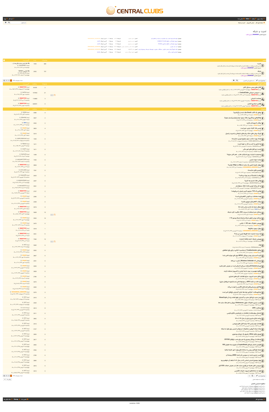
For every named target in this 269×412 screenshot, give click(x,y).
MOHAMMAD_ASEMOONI (250, 167)
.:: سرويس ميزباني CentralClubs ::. (249, 92)
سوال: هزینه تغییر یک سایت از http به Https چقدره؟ (244, 165)
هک (259, 245)
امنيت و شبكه (259, 31)
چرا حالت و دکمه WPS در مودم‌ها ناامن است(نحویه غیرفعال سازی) (240, 281)
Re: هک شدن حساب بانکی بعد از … (20, 63)
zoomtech (255, 178)
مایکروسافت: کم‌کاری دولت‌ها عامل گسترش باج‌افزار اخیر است (241, 292)
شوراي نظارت (249, 34)
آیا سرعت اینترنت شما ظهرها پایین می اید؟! (247, 234)
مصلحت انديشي (256, 98)
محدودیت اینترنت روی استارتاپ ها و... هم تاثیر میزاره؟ (244, 154)
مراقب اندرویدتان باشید (254, 123)
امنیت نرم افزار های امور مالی (252, 149)
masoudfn (23, 175)
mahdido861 (22, 65)
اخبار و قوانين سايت (224, 90)
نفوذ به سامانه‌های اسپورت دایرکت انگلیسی (247, 371)
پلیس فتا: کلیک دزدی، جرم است (251, 128)
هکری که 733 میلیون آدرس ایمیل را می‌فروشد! (246, 191)
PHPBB (138, 403)
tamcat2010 (254, 188)
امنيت (259, 63)
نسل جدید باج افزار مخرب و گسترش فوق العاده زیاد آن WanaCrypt (240, 297)
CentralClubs (132, 403)
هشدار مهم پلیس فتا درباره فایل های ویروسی (247, 323)
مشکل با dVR (256, 308)
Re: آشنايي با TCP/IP (23, 71)
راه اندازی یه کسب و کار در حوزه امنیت (249, 144)
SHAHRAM (256, 35)
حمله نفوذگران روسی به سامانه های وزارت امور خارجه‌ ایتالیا (243, 350)
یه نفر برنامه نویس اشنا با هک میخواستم (248, 186)
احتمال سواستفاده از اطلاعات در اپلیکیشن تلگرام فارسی (244, 313)
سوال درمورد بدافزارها (254, 228)
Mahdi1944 (254, 90)
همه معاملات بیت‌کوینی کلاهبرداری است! (248, 196)
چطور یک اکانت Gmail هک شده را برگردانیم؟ (247, 112)
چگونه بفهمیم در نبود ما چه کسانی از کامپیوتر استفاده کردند (242, 271)
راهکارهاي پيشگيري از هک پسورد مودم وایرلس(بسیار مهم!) (242, 118)
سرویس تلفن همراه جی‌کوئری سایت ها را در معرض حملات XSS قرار (240, 365)
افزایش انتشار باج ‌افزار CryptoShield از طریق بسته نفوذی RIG (242, 344)
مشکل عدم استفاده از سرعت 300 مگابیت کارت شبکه (244, 212)
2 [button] (8, 80)
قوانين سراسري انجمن (254, 103)
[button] (4, 80)
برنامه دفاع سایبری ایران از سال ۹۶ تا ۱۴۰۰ (248, 318)
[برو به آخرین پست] (18, 87)
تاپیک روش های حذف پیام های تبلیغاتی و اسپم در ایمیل (243, 133)
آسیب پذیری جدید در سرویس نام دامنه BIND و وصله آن (243, 355)
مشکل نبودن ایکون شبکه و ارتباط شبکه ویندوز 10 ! (245, 218)
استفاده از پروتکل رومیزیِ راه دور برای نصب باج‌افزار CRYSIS (242, 339)
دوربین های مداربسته (254, 170)
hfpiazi (24, 144)
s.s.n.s (256, 310)
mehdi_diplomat (253, 141)
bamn (256, 209)
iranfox (24, 92)
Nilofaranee (254, 247)
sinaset (256, 115)
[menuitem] (254, 19)
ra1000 (256, 241)
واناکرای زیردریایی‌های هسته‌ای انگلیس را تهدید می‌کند (244, 287)
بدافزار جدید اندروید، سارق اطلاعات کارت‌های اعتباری (245, 276)
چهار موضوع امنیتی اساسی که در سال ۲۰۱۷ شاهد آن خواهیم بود (241, 360)
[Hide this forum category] (4, 60)
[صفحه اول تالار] (134, 10)
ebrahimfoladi (254, 183)
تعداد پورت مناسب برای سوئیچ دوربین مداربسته (246, 139)
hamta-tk (255, 146)
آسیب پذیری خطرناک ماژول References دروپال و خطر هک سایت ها (239, 302)
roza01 (256, 152)
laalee (24, 112)
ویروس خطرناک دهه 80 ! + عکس (250, 223)
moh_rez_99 (22, 73)
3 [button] (6, 80)
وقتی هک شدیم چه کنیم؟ (253, 180)
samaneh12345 (253, 162)
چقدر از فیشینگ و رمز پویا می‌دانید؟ (250, 175)
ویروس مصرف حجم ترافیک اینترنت (250, 239)
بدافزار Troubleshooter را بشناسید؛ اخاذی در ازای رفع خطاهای (242, 250)
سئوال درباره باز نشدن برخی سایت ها (249, 207)
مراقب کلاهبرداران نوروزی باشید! (251, 201)
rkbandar (23, 118)
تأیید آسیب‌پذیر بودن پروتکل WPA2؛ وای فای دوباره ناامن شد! (242, 255)
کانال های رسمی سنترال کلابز (252, 87)
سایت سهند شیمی (255, 159)
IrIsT (25, 245)
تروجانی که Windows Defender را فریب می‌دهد (246, 260)
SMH (25, 123)
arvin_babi (255, 172)
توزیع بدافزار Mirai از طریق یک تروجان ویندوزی (246, 334)
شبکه (259, 71)
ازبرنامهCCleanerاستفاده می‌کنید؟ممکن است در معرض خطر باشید (240, 266)
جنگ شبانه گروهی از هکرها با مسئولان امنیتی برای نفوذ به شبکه (241, 329)
